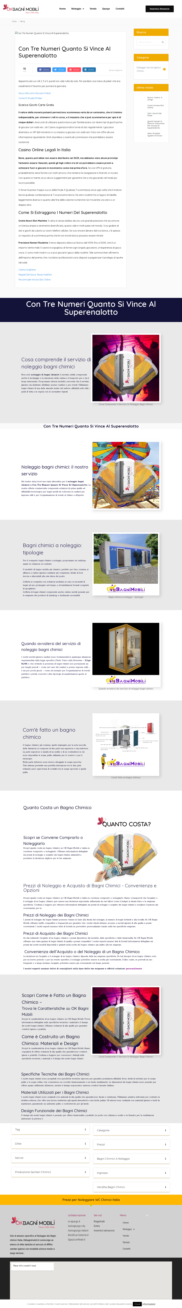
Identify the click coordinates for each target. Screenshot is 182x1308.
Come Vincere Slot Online (155, 106)
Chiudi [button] (137, 1304)
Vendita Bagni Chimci (111, 1187)
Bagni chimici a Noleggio (113, 1158)
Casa (14, 21)
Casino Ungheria (27, 269)
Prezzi (101, 1144)
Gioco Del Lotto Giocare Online (34, 93)
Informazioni (148, 1304)
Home (62, 8)
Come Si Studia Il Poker (30, 98)
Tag (17, 1129)
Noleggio (76, 8)
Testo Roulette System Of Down (154, 134)
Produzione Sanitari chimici (33, 1172)
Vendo (93, 8)
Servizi (19, 1157)
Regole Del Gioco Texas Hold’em (35, 274)
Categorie (103, 1130)
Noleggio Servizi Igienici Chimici (149, 69)
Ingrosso (102, 1173)
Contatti (120, 8)
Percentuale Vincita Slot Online (34, 279)
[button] (50, 1130)
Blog (22, 21)
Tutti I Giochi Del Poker (154, 114)
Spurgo (106, 8)
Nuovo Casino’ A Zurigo (154, 98)
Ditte (18, 1143)
